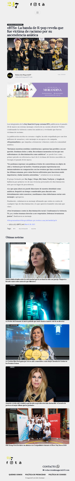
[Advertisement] (37, 110)
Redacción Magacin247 (23, 75)
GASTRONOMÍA (13, 325)
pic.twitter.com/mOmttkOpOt (45, 220)
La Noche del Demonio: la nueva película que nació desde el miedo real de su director (35, 321)
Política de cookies (57, 474)
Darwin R (47, 478)
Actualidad (13, 409)
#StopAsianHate (13, 220)
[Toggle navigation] (37, 12)
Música (12, 367)
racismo (33, 229)
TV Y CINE (12, 285)
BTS (14, 229)
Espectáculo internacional (15, 24)
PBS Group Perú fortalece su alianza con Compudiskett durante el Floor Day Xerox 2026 (36, 445)
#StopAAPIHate (26, 220)
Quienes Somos (15, 474)
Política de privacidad (35, 474)
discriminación (23, 229)
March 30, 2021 (30, 224)
